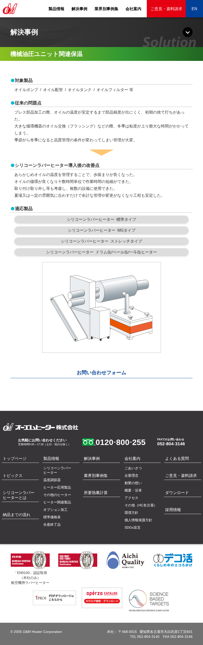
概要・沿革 (133, 490)
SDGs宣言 (133, 527)
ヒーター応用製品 (57, 487)
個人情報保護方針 (138, 520)
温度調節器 (52, 480)
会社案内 (133, 9)
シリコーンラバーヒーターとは (18, 495)
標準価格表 (52, 517)
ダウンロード (177, 493)
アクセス (131, 498)
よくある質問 (177, 458)
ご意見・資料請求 (166, 9)
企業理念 (131, 475)
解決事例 (79, 9)
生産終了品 (52, 524)
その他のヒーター (57, 495)
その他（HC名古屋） (141, 505)
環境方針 (131, 513)
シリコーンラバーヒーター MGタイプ (101, 230)
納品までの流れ (16, 515)
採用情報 (173, 510)
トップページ (14, 458)
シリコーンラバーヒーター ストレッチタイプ (101, 241)
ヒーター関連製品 (57, 502)
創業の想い (133, 483)
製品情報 (56, 9)
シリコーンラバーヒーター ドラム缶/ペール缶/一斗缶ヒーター (101, 252)
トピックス (13, 475)
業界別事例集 (106, 9)
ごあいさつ (133, 468)
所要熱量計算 (96, 493)
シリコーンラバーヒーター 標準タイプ (101, 219)
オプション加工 (55, 510)
